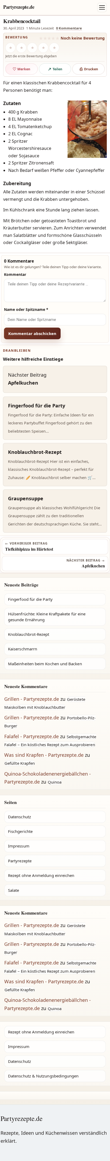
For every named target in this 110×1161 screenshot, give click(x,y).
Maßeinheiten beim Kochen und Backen (45, 663)
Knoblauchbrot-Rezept (28, 634)
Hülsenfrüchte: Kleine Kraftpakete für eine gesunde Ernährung (46, 616)
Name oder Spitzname (26, 309)
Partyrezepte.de (18, 6)
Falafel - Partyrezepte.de (31, 736)
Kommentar (15, 274)
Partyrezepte (20, 860)
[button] (87, 129)
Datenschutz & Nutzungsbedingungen (43, 1076)
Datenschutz (19, 816)
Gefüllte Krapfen (20, 763)
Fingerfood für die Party (30, 599)
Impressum (18, 846)
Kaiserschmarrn (22, 648)
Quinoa (54, 782)
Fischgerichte (20, 831)
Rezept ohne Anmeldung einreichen (41, 875)
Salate (13, 890)
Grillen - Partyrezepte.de (31, 699)
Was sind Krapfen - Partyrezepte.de (44, 755)
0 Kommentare (69, 28)
